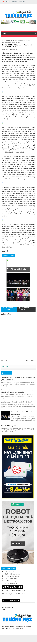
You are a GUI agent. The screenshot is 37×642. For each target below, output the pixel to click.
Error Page (22, 2)
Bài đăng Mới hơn (6, 361)
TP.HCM (5, 367)
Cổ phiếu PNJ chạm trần (9, 426)
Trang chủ (18, 361)
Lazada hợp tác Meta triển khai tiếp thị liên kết (16, 402)
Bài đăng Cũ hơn (31, 361)
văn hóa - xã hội (15, 49)
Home (2, 2)
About (8, 2)
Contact (14, 2)
